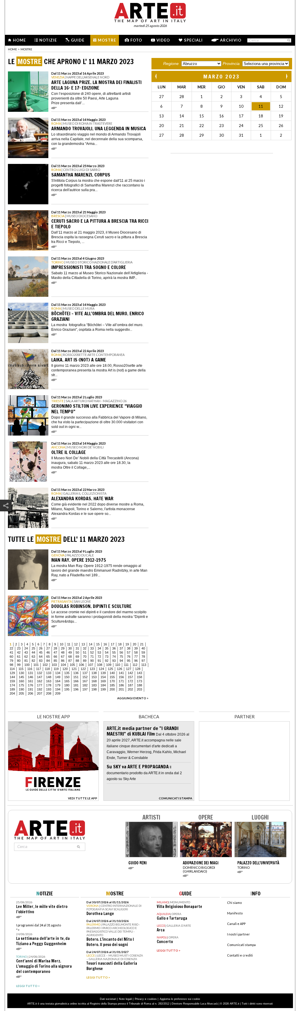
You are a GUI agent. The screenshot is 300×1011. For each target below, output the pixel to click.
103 (54, 664)
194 (57, 689)
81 (26, 660)
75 (121, 656)
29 (62, 648)
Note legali (125, 999)
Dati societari (108, 999)
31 (77, 648)
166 (76, 681)
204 (12, 693)
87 (70, 660)
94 (121, 660)
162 (39, 681)
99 (19, 664)
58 (136, 652)
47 (55, 652)
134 (57, 673)
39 (136, 648)
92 (106, 660)
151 (76, 677)
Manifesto (235, 913)
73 (106, 656)
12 (76, 644)
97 (143, 660)
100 (27, 664)
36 (114, 648)
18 (120, 644)
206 (30, 693)
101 (36, 664)
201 (121, 689)
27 (48, 648)
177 (39, 685)
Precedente (156, 76)
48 (62, 652)
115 (20, 669)
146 (30, 677)
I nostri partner (238, 934)
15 (98, 644)
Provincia (231, 63)
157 (130, 677)
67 (62, 656)
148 (48, 677)
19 (127, 644)
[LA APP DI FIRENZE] (53, 799)
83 (40, 660)
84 (48, 660)
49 (70, 652)
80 (19, 660)
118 (47, 669)
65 (48, 656)
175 (21, 685)
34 (99, 648)
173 (139, 681)
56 (121, 652)
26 (40, 648)
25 (33, 648)
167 (85, 681)
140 (112, 673)
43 (26, 652)
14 (90, 644)
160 (21, 681)
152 (85, 677)
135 (66, 673)
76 (128, 656)
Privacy (139, 999)
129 (12, 673)
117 (38, 669)
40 (143, 648)
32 (84, 648)
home (12, 49)
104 (63, 664)
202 (130, 689)
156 (121, 677)
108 (99, 664)
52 (92, 652)
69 (77, 656)
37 (121, 648)
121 (74, 669)
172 (130, 681)
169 (103, 681)
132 (39, 673)
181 (76, 685)
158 (139, 677)
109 (108, 664)
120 (65, 669)
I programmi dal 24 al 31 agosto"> (43, 934)
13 (83, 644)
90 (92, 660)
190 (21, 689)
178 (48, 685)
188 (139, 685)
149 (57, 677)
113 (143, 664)
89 (84, 660)
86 (62, 660)
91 (99, 660)
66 (55, 656)
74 (114, 656)
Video (163, 40)
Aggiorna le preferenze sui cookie (180, 999)
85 (55, 660)
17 (112, 644)
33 (92, 648)
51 (84, 652)
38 (128, 648)
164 (57, 681)
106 (81, 664)
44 (33, 652)
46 (48, 652)
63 (33, 656)
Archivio (230, 40)
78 (143, 656)
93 (114, 660)
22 (11, 648)
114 (12, 669)
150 (66, 677)
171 (121, 681)
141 (121, 673)
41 (11, 652)
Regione (171, 63)
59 (143, 652)
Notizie (48, 40)
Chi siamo (234, 902)
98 (11, 664)
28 (55, 648)
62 (26, 656)
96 (136, 660)
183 (94, 685)
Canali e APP (236, 924)
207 (39, 693)
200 (112, 689)
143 (139, 673)
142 (130, 673)
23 (19, 648)
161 (30, 681)
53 (99, 652)
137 (85, 673)
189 (12, 689)
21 (142, 644)
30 (70, 648)
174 (12, 685)
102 (45, 664)
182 (85, 685)
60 (11, 656)
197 (85, 689)
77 (136, 656)
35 (106, 648)
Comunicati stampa (241, 945)
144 (12, 677)
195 (66, 689)
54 (106, 652)
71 (92, 656)
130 (21, 673)
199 (103, 689)
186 (121, 685)
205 (21, 693)
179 (57, 685)
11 (68, 644)
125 (110, 669)
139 (103, 673)
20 (134, 644)
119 (56, 669)
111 (126, 664)
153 (94, 677)
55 (114, 652)
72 (99, 656)
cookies (152, 999)
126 (119, 669)
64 (40, 656)
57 (128, 652)
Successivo (286, 76)
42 (19, 652)
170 (112, 681)
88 (77, 660)
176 (30, 685)
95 (128, 660)
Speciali (193, 40)
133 (48, 673)
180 (66, 685)
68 (70, 656)
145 (21, 677)
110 (117, 664)
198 (94, 689)
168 (94, 681)
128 (137, 669)
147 (39, 677)
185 (112, 685)
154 (103, 677)
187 (130, 685)
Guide (77, 40)
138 (94, 673)
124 (101, 669)
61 (19, 656)
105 (72, 664)
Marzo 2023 (221, 76)
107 (90, 664)
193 (48, 689)
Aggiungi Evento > (133, 698)
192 (39, 689)
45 (40, 652)
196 (76, 689)
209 (57, 693)
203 (139, 689)
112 (134, 664)
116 (29, 669)
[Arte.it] (150, 11)
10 (61, 644)
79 (11, 660)
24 (26, 648)
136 (76, 673)
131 (30, 673)
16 (105, 644)
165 (66, 681)
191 (30, 689)
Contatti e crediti (240, 955)
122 (83, 669)
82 (33, 660)
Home (19, 40)
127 (128, 669)
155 (112, 677)
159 (12, 681)
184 (103, 685)
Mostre (107, 40)
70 (84, 656)
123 (92, 669)
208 (48, 693)
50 (77, 652)
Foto (136, 40)
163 (48, 681)
